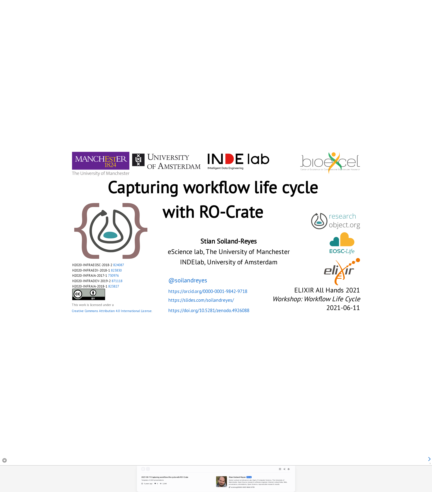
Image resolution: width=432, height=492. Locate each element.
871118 (117, 281)
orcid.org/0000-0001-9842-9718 (242, 487)
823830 (116, 270)
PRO (248, 477)
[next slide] (429, 459)
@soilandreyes (187, 280)
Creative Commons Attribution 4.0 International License (112, 311)
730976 (113, 275)
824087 (118, 265)
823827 (113, 286)
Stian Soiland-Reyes (237, 477)
